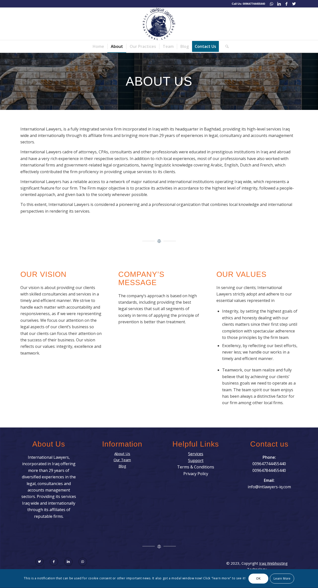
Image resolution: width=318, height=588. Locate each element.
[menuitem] (98, 46)
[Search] (225, 46)
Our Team (122, 459)
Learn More (282, 578)
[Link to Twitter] (294, 3)
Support (195, 460)
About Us (122, 453)
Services (195, 454)
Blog (122, 465)
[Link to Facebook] (286, 3)
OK (258, 578)
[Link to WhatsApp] (271, 3)
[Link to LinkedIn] (278, 3)
